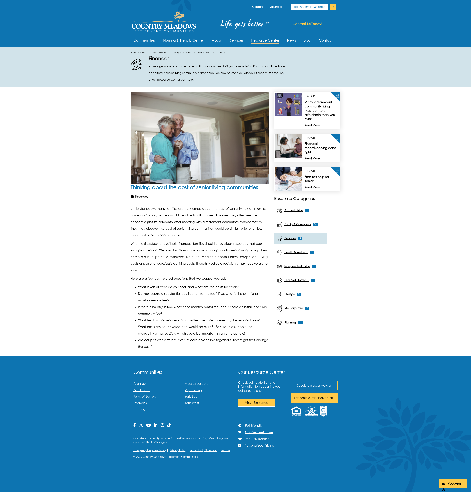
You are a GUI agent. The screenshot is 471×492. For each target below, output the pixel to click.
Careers (257, 6)
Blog (307, 40)
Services (236, 40)
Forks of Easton (144, 396)
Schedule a (314, 398)
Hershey (139, 409)
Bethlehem (141, 390)
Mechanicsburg (196, 383)
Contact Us (451, 485)
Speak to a (314, 385)
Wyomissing (193, 390)
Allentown (140, 383)
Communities (144, 40)
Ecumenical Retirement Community (183, 438)
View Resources (257, 403)
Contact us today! (307, 24)
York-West (192, 403)
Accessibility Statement (203, 450)
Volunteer (276, 6)
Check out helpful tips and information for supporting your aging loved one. (259, 386)
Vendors (225, 450)
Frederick (140, 403)
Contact (326, 40)
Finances (141, 196)
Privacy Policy (178, 450)
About (217, 40)
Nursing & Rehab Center (183, 40)
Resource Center (265, 40)
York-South (192, 396)
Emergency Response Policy (149, 450)
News (291, 40)
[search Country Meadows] (333, 7)
